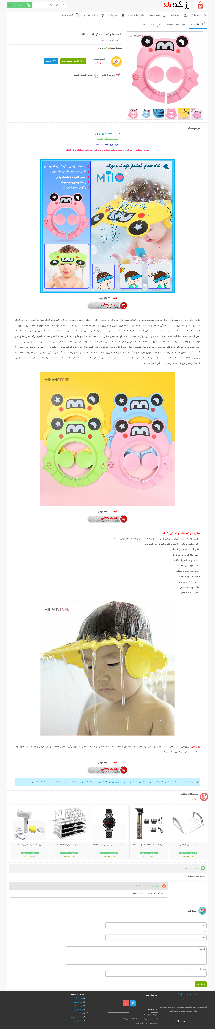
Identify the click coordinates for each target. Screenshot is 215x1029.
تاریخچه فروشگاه (151, 1015)
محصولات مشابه (173, 24)
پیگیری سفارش (174, 994)
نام (205, 919)
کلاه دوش (37, 782)
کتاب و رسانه (67, 15)
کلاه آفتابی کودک (101, 782)
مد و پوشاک (113, 15)
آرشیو (194, 799)
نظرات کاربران (149, 24)
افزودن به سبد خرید (70, 61)
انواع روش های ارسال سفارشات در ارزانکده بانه (138, 1019)
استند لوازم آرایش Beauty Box (69, 845)
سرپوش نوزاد (116, 782)
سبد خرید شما (19, 5)
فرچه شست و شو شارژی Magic (29, 845)
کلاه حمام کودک (67, 782)
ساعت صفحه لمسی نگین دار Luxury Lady (109, 845)
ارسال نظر (201, 984)
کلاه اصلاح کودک (84, 782)
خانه (196, 994)
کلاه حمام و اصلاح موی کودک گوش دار (141, 782)
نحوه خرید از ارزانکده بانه (147, 1023)
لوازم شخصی (175, 15)
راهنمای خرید (187, 994)
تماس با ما (183, 999)
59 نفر (48, 61)
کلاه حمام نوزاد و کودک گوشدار (174, 782)
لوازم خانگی (196, 15)
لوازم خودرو (133, 15)
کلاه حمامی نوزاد (51, 782)
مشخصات (195, 24)
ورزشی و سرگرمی (90, 15)
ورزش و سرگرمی (77, 1017)
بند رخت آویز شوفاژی (188, 845)
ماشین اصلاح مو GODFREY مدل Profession (148, 845)
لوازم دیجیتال (154, 15)
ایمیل (205, 931)
